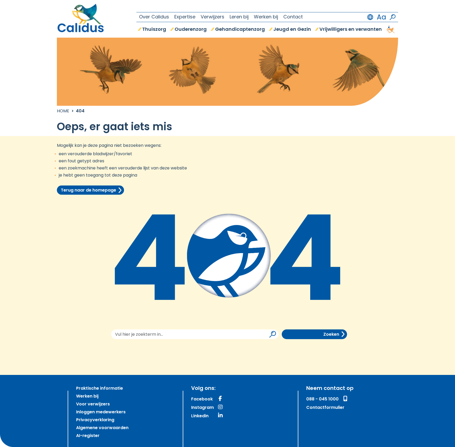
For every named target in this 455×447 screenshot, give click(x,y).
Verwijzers (212, 17)
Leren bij (239, 17)
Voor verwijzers (93, 404)
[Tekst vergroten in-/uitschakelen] (381, 17)
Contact (293, 17)
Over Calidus (154, 17)
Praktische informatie (99, 388)
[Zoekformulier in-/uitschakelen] (392, 17)
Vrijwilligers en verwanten (350, 29)
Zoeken (331, 335)
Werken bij (266, 17)
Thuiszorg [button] (154, 29)
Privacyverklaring (95, 420)
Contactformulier (325, 408)
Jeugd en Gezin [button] (292, 29)
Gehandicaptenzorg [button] (240, 29)
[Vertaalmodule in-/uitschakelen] (370, 17)
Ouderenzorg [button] (191, 29)
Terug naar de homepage (88, 190)
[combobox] (195, 334)
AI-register (88, 436)
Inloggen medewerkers (101, 412)
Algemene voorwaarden (102, 428)
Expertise (184, 17)
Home (63, 111)
